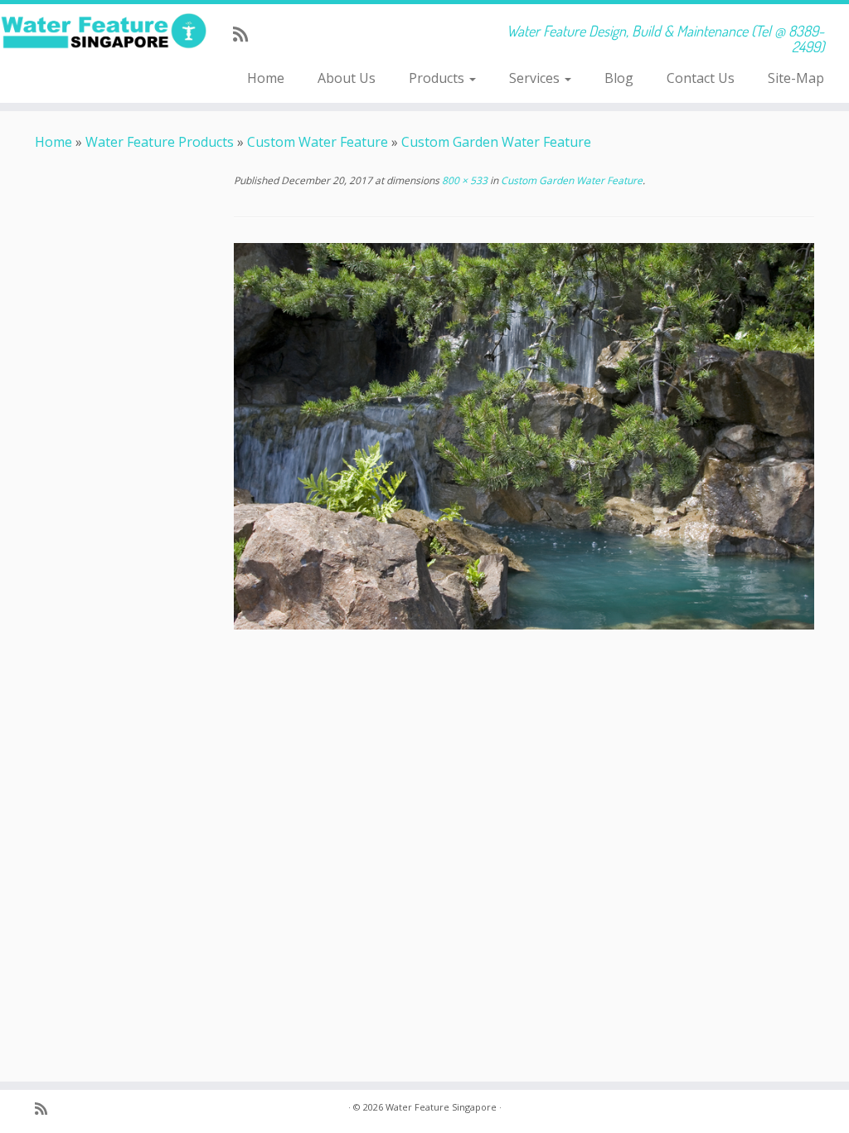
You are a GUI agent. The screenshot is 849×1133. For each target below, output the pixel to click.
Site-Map (796, 78)
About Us (347, 78)
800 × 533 (463, 180)
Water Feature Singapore (441, 1107)
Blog (618, 78)
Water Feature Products (159, 142)
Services (536, 78)
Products (438, 78)
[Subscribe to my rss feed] (246, 34)
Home (265, 78)
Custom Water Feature (317, 142)
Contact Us (701, 78)
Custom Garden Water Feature (496, 142)
